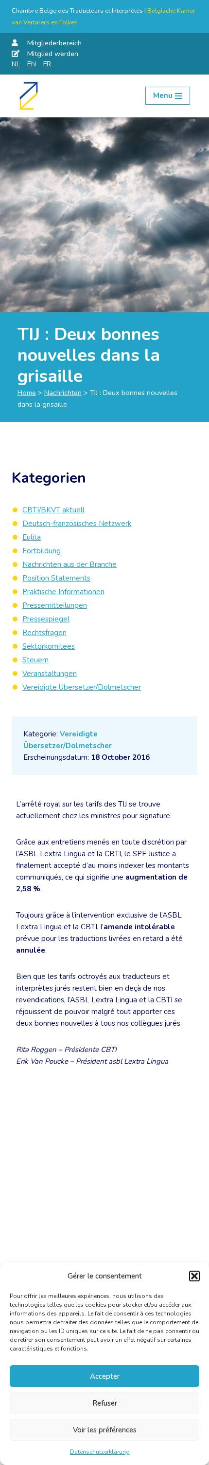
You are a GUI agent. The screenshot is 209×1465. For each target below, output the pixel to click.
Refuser (104, 1403)
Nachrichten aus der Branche (69, 564)
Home (26, 392)
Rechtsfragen (44, 633)
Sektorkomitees (48, 646)
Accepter (105, 1376)
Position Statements (56, 578)
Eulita (31, 537)
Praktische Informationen (63, 592)
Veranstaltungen (49, 673)
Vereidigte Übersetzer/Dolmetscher (81, 687)
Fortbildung (41, 551)
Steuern (35, 660)
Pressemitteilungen (54, 605)
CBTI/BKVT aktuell (53, 510)
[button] (194, 1276)
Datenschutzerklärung (100, 1452)
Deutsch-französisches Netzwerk (76, 523)
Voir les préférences (105, 1430)
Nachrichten (63, 392)
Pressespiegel (46, 619)
